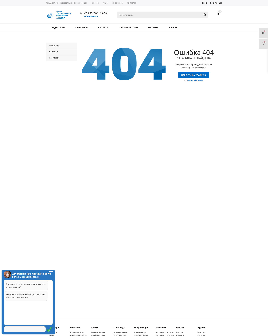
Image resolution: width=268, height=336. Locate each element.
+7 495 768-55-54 (95, 13)
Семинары (160, 327)
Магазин (153, 27)
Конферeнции (141, 327)
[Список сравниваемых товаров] (218, 14)
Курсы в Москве (98, 332)
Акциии (179, 332)
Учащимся (81, 27)
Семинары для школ (164, 332)
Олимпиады (119, 327)
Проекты (103, 27)
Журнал (173, 27)
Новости (201, 332)
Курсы (94, 327)
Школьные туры (128, 27)
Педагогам (58, 27)
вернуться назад (195, 80)
